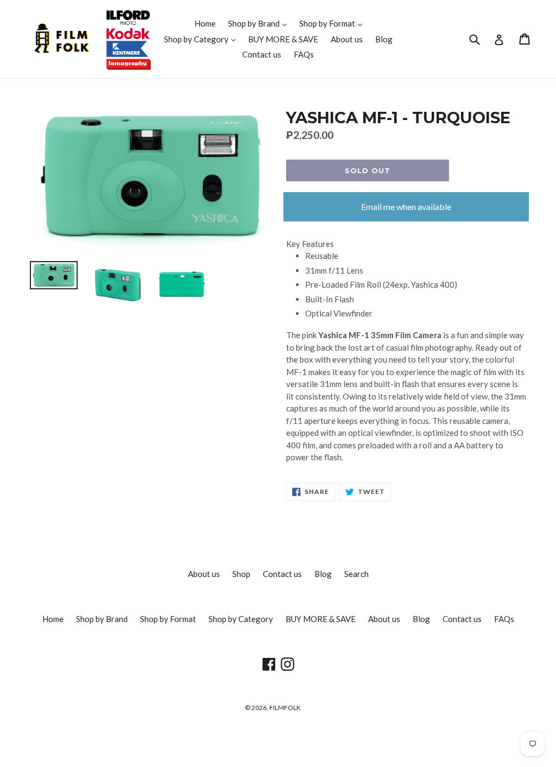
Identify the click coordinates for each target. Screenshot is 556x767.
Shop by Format (333, 23)
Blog (384, 39)
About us (347, 39)
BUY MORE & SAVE (283, 39)
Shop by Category (202, 39)
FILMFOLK (285, 707)
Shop (241, 574)
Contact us (261, 54)
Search (356, 574)
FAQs (304, 54)
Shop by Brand (260, 23)
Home (205, 23)
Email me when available (406, 206)
